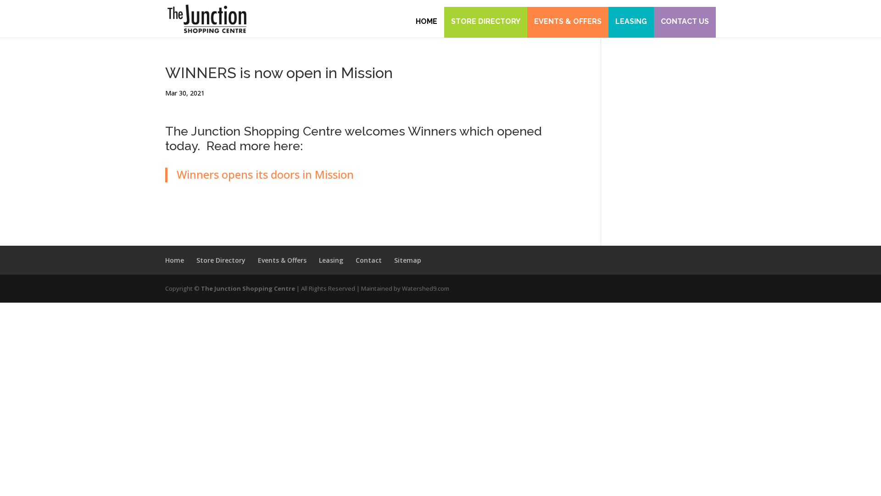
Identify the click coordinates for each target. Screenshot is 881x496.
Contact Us (685, 21)
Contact (369, 260)
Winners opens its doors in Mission (265, 174)
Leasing (631, 21)
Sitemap (407, 260)
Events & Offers (568, 21)
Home (426, 21)
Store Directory (485, 21)
